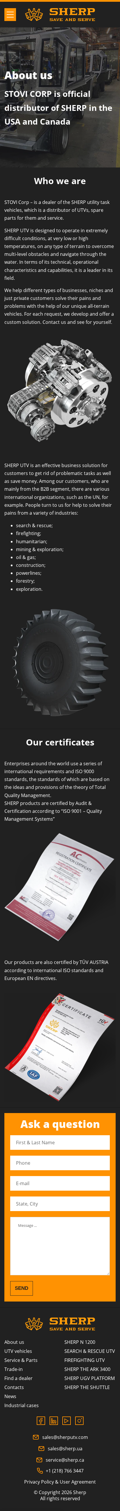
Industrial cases (21, 1405)
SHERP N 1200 (79, 1342)
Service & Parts (21, 1360)
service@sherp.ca (65, 1460)
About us (14, 1342)
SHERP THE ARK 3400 (87, 1369)
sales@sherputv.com (65, 1437)
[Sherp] (60, 14)
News (10, 1396)
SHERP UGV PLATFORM (89, 1378)
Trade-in (13, 1369)
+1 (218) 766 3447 (65, 1471)
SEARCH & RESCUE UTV (89, 1351)
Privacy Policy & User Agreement (60, 1482)
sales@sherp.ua (65, 1448)
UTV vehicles (18, 1351)
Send (21, 1288)
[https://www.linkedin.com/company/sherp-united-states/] (54, 1420)
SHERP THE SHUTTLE (87, 1387)
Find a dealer (18, 1378)
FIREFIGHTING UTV (84, 1360)
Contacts (14, 1387)
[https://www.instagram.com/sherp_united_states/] (79, 1420)
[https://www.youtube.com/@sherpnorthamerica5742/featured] (66, 1420)
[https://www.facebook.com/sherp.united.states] (41, 1420)
